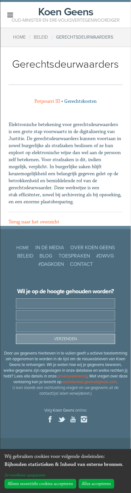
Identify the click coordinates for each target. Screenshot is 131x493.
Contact (81, 264)
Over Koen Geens (92, 247)
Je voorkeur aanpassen (24, 475)
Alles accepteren (96, 484)
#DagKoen (51, 264)
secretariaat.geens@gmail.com (89, 382)
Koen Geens (65, 14)
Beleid (25, 256)
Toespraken (74, 256)
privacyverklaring (72, 376)
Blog (45, 256)
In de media (49, 247)
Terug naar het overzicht (34, 222)
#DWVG (105, 256)
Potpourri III (47, 101)
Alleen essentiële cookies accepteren (40, 484)
